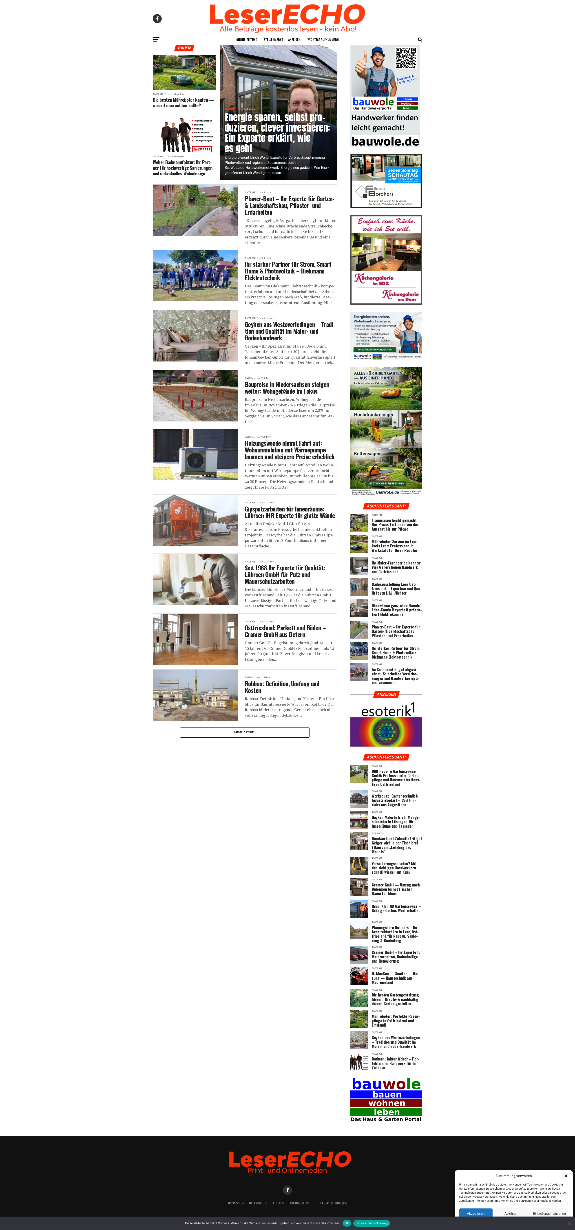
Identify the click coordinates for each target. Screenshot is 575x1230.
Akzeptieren (475, 1213)
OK (347, 1223)
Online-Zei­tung (246, 39)
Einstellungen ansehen (549, 1213)
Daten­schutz (258, 1203)
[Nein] (569, 1223)
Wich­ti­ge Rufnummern (323, 39)
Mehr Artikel (244, 732)
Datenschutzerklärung (372, 1223)
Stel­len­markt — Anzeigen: (282, 39)
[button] (566, 1176)
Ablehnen (511, 1213)
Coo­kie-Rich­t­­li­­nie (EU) (332, 1203)
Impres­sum (236, 1203)
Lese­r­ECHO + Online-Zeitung (292, 1203)
